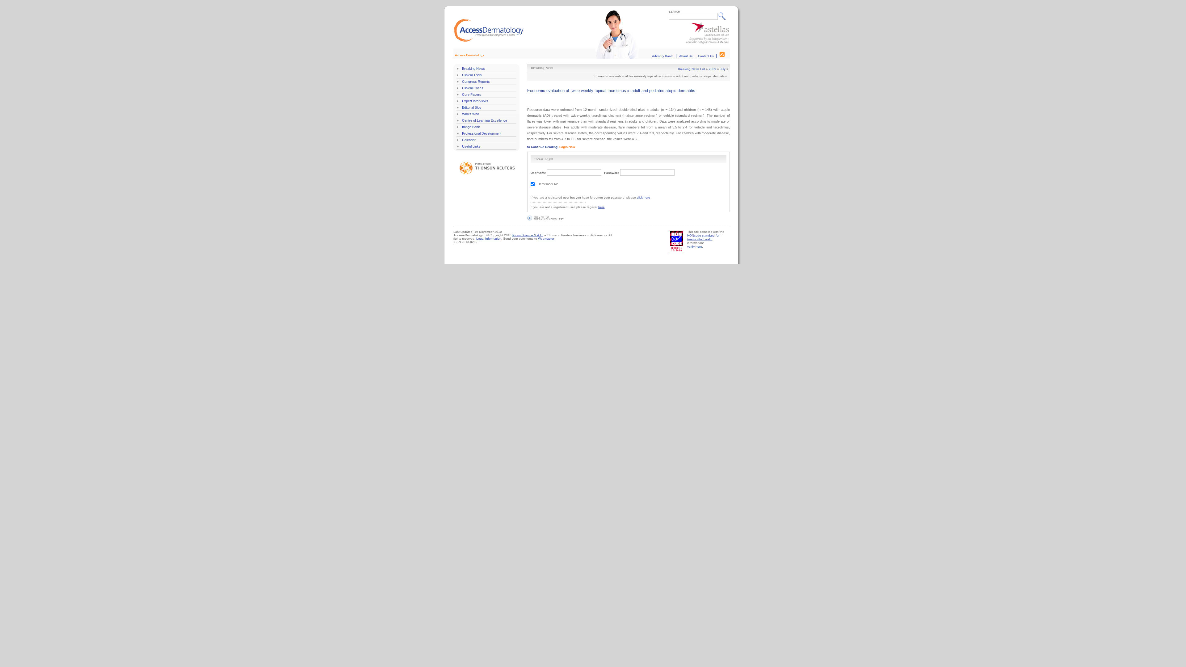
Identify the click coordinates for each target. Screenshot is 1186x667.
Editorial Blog (471, 107)
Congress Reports (476, 81)
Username (538, 172)
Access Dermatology (469, 55)
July (722, 69)
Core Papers (471, 94)
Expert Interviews (475, 101)
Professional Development (481, 133)
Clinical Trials (472, 75)
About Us (685, 56)
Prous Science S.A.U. (527, 235)
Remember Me (548, 184)
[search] (723, 16)
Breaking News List (691, 69)
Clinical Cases (472, 88)
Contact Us (706, 56)
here (601, 207)
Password (611, 172)
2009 (712, 69)
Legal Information (488, 238)
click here (643, 197)
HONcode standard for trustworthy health (703, 237)
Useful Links (471, 146)
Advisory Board (663, 56)
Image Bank (471, 127)
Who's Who (470, 114)
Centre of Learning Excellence (484, 120)
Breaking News (473, 68)
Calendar (469, 140)
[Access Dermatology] (488, 41)
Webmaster (546, 238)
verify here (694, 246)
